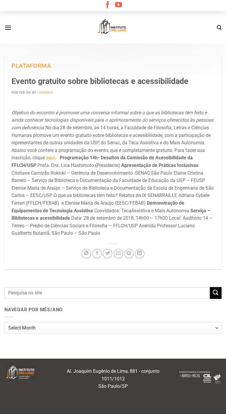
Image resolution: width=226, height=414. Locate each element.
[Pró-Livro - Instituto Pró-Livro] (113, 27)
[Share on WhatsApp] (86, 254)
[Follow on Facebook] (107, 5)
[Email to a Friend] (118, 254)
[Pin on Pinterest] (129, 254)
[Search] (219, 27)
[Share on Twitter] (107, 254)
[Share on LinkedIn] (139, 254)
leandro (45, 93)
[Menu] (7, 27)
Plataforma (31, 66)
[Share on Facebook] (97, 254)
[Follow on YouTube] (118, 5)
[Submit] (216, 293)
